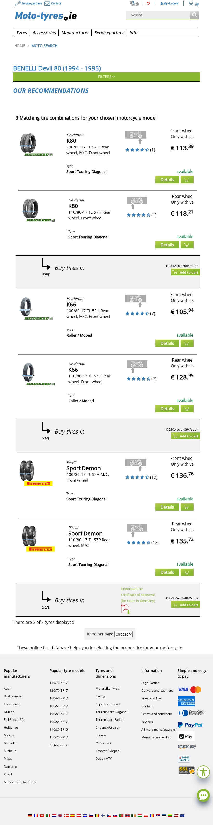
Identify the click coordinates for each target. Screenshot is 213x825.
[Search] (194, 15)
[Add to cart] (187, 179)
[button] (203, 771)
